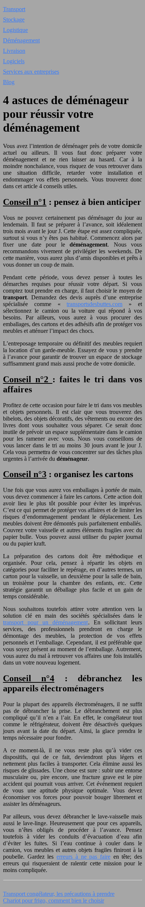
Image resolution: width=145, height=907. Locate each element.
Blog (8, 82)
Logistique (15, 30)
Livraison (14, 51)
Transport (14, 9)
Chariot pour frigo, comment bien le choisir (53, 900)
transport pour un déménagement (45, 622)
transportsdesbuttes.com (94, 304)
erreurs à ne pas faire (83, 856)
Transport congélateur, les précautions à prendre (59, 894)
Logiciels (14, 61)
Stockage (14, 19)
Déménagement (21, 40)
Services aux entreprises (31, 71)
